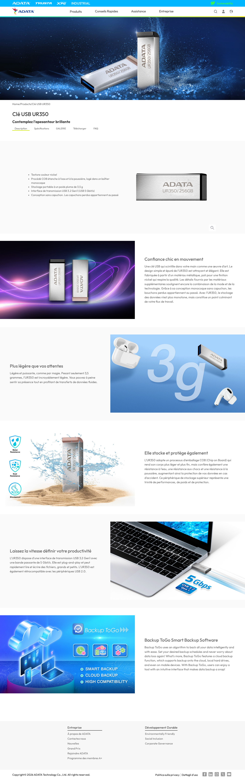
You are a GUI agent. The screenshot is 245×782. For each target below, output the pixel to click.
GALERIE (61, 128)
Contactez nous (77, 738)
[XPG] (61, 3)
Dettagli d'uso (190, 774)
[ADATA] (21, 3)
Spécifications (41, 128)
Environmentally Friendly (160, 733)
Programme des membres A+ (85, 758)
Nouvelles (73, 743)
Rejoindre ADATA (78, 753)
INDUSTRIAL (80, 3)
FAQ (96, 128)
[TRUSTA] (43, 3)
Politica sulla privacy (167, 774)
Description (21, 128)
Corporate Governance (159, 743)
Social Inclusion (154, 738)
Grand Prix (74, 748)
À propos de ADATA (79, 733)
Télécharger (79, 128)
